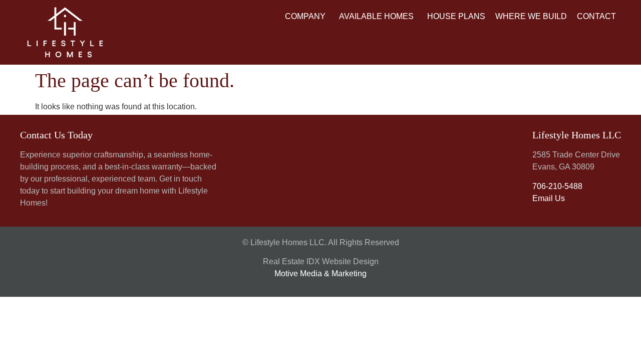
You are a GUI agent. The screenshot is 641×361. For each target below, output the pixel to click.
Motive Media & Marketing (320, 273)
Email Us (548, 198)
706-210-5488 (557, 186)
